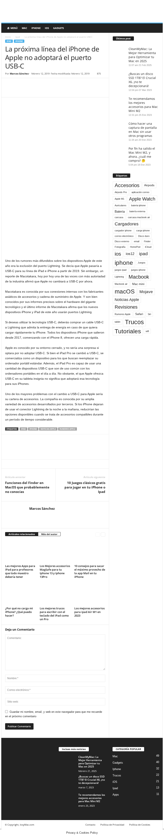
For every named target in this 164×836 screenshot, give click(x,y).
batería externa (137, 211)
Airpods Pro (121, 192)
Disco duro (143, 236)
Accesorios (127, 185)
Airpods (149, 185)
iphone (33, 429)
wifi (147, 331)
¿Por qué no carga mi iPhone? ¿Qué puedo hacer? (19, 611)
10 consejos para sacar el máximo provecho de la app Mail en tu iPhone (89, 571)
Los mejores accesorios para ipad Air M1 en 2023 (89, 611)
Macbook (139, 277)
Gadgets (58, 28)
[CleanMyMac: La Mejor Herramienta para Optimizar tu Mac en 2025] (67, 761)
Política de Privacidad (112, 824)
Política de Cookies (139, 824)
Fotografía (120, 247)
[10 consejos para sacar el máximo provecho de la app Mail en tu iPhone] (89, 551)
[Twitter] (19, 84)
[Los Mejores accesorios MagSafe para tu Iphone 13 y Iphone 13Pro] (55, 551)
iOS (47, 28)
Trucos (134, 321)
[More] (48, 84)
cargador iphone (123, 230)
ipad (23, 429)
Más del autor (49, 534)
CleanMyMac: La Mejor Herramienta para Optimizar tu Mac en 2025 (142, 55)
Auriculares (120, 205)
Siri (149, 314)
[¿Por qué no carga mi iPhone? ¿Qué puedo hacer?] (20, 593)
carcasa (119, 217)
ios (118, 254)
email (136, 241)
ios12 (130, 254)
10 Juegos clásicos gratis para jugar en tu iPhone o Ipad (84, 487)
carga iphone (143, 230)
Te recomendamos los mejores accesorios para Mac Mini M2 (143, 105)
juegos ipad (120, 270)
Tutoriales (128, 331)
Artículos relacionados (22, 534)
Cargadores (127, 223)
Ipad (17, 36)
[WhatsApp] (39, 84)
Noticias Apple (48, 429)
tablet (117, 322)
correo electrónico (124, 236)
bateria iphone (138, 205)
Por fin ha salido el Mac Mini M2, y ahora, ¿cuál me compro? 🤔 (142, 154)
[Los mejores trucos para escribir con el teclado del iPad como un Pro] (55, 593)
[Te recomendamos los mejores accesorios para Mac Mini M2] (67, 799)
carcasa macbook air (139, 217)
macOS (125, 291)
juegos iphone (138, 270)
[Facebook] (9, 84)
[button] (156, 28)
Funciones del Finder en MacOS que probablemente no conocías (27, 487)
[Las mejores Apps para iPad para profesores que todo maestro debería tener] (20, 551)
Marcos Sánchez (19, 73)
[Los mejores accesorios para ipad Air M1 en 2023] (89, 593)
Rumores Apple (67, 429)
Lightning (119, 276)
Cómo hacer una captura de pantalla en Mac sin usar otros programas (143, 130)
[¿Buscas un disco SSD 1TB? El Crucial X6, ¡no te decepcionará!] (67, 781)
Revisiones (126, 307)
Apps (116, 794)
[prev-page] (97, 534)
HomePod (135, 247)
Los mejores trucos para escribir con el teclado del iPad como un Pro (54, 613)
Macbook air (121, 284)
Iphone (36, 28)
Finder (147, 241)
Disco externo (122, 241)
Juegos (141, 262)
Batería (120, 211)
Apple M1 (119, 199)
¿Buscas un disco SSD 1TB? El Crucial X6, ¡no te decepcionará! (91, 780)
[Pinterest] (29, 84)
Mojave (146, 291)
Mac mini (138, 284)
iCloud (148, 247)
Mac (24, 28)
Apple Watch (142, 199)
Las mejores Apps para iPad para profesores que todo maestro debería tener (20, 571)
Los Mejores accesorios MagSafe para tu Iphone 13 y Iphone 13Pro (55, 571)
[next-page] (103, 534)
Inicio (8, 36)
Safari (139, 314)
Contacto (90, 824)
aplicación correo (140, 192)
